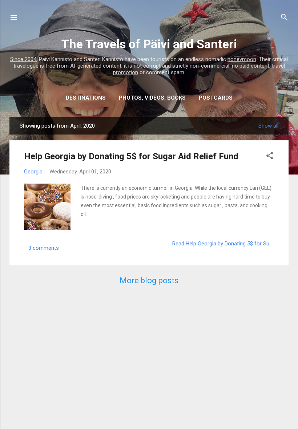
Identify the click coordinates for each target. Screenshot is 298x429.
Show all (268, 126)
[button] (269, 157)
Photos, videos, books (152, 98)
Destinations (86, 98)
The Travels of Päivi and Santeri (149, 44)
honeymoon (241, 59)
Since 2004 (23, 59)
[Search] (284, 18)
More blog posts (149, 280)
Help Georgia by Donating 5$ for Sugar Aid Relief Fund (131, 156)
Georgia (33, 171)
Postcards (216, 98)
